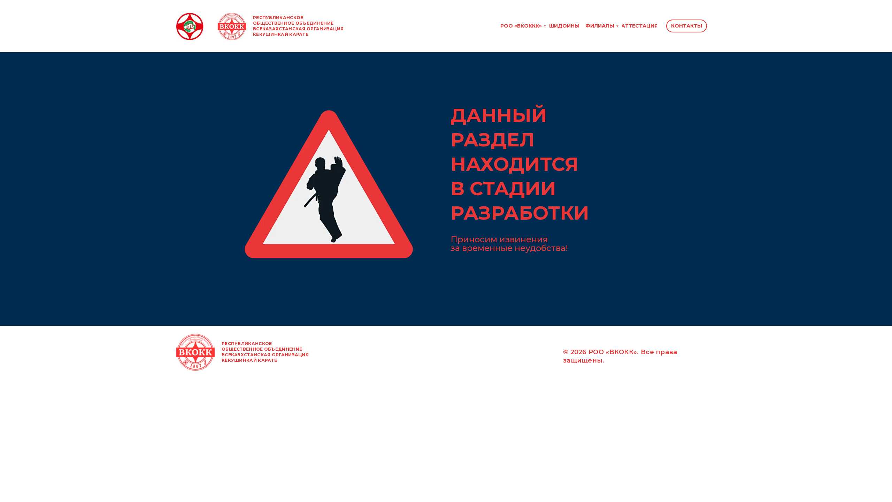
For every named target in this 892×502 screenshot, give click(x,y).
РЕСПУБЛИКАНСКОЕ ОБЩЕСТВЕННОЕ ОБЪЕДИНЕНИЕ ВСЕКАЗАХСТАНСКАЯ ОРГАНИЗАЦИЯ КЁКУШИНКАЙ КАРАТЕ (298, 26)
